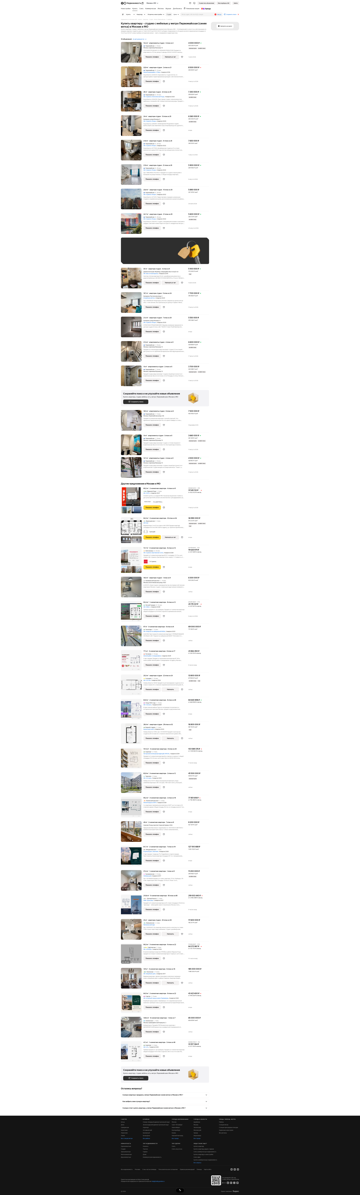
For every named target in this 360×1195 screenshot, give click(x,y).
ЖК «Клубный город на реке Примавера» (156, 998)
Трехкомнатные (126, 1151)
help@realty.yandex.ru (158, 1181)
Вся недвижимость (127, 1169)
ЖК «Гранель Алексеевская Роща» (154, 96)
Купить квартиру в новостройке (203, 1154)
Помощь (199, 1169)
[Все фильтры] (123, 14)
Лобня (123, 1135)
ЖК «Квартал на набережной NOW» (154, 631)
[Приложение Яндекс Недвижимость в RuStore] (237, 1182)
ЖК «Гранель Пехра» (149, 121)
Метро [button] (219, 14)
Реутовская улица (155, 296)
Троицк (196, 1133)
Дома (144, 1154)
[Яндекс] (235, 1191)
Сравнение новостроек (226, 1130)
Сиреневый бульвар (155, 48)
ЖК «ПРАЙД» (147, 949)
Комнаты (145, 1146)
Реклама (137, 1169)
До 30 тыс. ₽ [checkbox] (129, 253)
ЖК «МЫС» (146, 607)
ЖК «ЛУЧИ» (147, 680)
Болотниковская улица (155, 582)
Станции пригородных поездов (228, 1127)
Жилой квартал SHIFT (150, 802)
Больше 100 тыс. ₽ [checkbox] (131, 259)
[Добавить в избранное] (182, 57)
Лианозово (124, 1133)
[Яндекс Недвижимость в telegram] (238, 1169)
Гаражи (145, 1151)
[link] (235, 3)
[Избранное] (190, 3)
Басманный (146, 1133)
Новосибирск (176, 1127)
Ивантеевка (197, 1135)
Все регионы (223, 1133)
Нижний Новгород (177, 1135)
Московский (197, 1130)
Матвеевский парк (149, 925)
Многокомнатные (126, 1154)
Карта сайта (207, 1169)
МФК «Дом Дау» (148, 900)
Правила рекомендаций (187, 1169)
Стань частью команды (149, 1169)
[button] (194, 3)
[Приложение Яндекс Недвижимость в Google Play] (231, 1182)
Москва (145, 48)
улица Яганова (154, 119)
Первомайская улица (155, 416)
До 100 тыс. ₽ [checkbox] (166, 253)
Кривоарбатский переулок (157, 1022)
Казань (174, 1133)
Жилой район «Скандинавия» (152, 656)
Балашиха (146, 119)
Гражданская (125, 1127)
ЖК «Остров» (147, 778)
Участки (145, 1149)
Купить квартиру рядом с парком (204, 1149)
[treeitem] (126, 8)
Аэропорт (146, 1127)
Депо (122, 1124)
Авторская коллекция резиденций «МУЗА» (156, 753)
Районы (221, 1122)
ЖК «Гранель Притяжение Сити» (153, 552)
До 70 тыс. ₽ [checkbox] (154, 253)
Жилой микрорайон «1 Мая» (151, 72)
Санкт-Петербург (177, 1124)
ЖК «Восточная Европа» (150, 273)
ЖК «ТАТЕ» (146, 493)
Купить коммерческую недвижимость (205, 1160)
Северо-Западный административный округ (156, 1122)
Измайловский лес (149, 298)
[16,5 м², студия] (132, 588)
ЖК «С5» (146, 1047)
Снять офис (197, 1157)
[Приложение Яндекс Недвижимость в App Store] (228, 1182)
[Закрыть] (238, 14)
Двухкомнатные (126, 1157)
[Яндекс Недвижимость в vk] (231, 1169)
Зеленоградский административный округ (156, 1124)
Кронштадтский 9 (148, 729)
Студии (123, 1149)
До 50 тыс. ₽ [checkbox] (141, 253)
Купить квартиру (199, 1146)
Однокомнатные (126, 1146)
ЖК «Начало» (147, 705)
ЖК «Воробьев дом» (149, 973)
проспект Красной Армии (161, 825)
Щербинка (197, 1122)
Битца (123, 1122)
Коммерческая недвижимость (152, 1157)
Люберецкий (147, 876)
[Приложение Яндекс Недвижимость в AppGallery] (234, 1182)
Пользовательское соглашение (168, 1169)
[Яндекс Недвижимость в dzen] (235, 1169)
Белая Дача (146, 1135)
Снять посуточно (177, 1149)
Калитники (124, 1130)
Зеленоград (197, 1127)
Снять (173, 1146)
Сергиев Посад (148, 825)
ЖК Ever (145, 523)
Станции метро (223, 1124)
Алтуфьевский (147, 1130)
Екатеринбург (176, 1130)
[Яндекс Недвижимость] (132, 3)
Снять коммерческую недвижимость (205, 1151)
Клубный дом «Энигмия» (151, 851)
